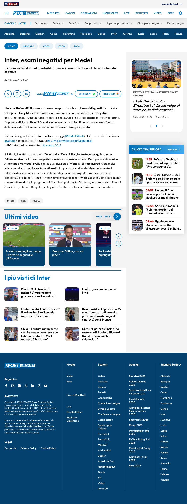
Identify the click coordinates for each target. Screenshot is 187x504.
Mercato (103, 381)
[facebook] (6, 385)
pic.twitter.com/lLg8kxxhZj (74, 140)
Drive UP (103, 488)
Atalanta (165, 376)
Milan (163, 436)
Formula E (103, 439)
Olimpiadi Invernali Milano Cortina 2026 (139, 411)
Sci (99, 477)
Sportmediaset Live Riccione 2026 (140, 392)
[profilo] (180, 13)
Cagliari (164, 387)
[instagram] (13, 385)
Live (69, 406)
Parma (164, 452)
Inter (163, 414)
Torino (164, 468)
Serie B (102, 392)
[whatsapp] (19, 385)
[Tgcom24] (11, 4)
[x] (26, 385)
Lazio (163, 425)
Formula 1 (103, 434)
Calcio (101, 376)
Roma (163, 458)
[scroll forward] (118, 243)
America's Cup (106, 461)
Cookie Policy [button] (48, 448)
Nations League (106, 466)
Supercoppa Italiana (105, 426)
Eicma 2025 (136, 425)
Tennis (101, 472)
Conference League (109, 414)
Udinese (164, 474)
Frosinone (166, 403)
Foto (69, 381)
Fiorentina (166, 397)
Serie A (102, 387)
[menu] (6, 13)
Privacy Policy (28, 448)
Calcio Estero (105, 419)
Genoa (164, 408)
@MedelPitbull (74, 136)
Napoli (164, 447)
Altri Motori (104, 450)
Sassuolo (165, 463)
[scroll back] (118, 236)
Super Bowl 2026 (138, 419)
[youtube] (45, 385)
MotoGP (102, 444)
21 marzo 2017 (51, 145)
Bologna (165, 381)
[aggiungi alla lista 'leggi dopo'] (17, 93)
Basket (102, 455)
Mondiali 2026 (137, 376)
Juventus (165, 419)
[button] (11, 46)
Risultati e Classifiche (73, 419)
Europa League (106, 408)
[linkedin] (32, 385)
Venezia (164, 479)
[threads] (39, 385)
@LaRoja (9, 140)
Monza (164, 441)
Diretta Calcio (74, 412)
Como (163, 392)
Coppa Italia (105, 397)
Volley (101, 483)
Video (70, 376)
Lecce (163, 430)
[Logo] (26, 13)
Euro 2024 (135, 465)
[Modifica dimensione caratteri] (26, 93)
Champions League (109, 403)
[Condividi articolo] (8, 93)
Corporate (10, 448)
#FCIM (51, 140)
